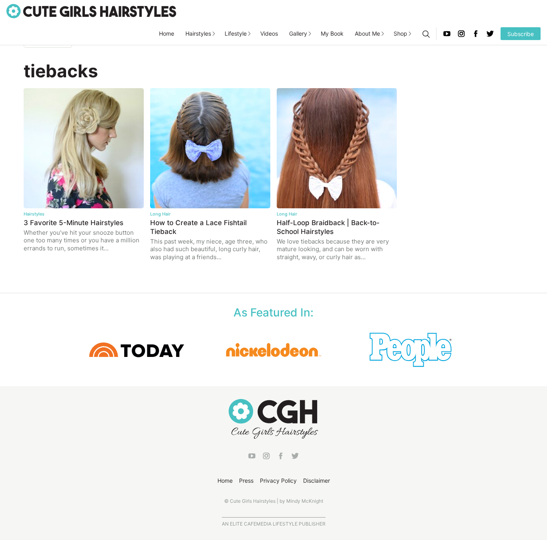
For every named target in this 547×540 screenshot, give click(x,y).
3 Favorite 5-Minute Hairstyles (73, 223)
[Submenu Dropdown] (214, 34)
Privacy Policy (278, 480)
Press (246, 480)
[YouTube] (447, 33)
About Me (367, 33)
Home (166, 33)
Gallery (298, 33)
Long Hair (160, 214)
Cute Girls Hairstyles (91, 11)
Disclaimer (316, 480)
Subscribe (520, 33)
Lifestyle (236, 33)
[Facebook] (476, 33)
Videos (269, 33)
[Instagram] (461, 33)
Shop (400, 33)
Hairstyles (198, 33)
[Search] (426, 34)
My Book (332, 33)
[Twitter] (490, 33)
